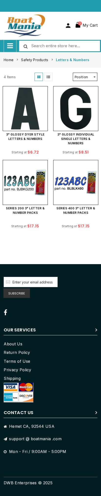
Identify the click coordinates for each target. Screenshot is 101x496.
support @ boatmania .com (35, 438)
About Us (13, 343)
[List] (48, 77)
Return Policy (17, 352)
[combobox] (59, 46)
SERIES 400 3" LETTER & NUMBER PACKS (75, 210)
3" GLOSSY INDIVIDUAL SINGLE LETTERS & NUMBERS (75, 139)
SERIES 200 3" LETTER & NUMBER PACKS (25, 210)
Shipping (12, 378)
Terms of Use (17, 361)
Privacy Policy (17, 369)
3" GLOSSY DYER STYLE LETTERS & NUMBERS (25, 137)
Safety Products (35, 60)
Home (9, 60)
